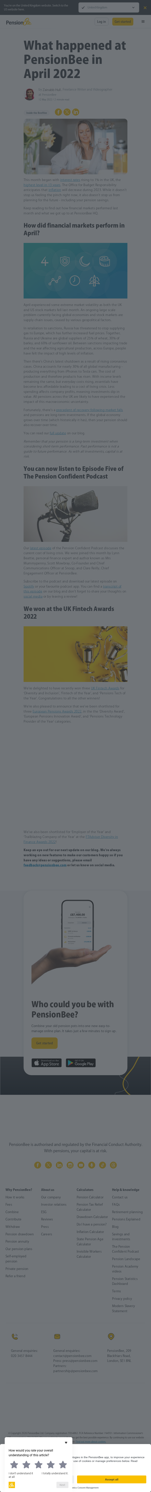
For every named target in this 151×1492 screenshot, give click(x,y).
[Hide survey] (66, 1442)
